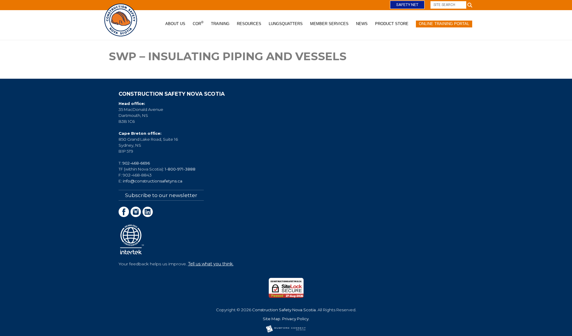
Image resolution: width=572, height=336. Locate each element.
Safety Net (407, 4)
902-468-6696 (136, 163)
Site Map (271, 318)
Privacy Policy (295, 318)
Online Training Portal (444, 23)
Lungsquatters (286, 23)
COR (198, 23)
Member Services (329, 23)
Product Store (391, 23)
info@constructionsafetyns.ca (152, 181)
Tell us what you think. (211, 264)
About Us (175, 23)
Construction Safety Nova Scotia (284, 309)
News (362, 23)
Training (220, 23)
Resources (249, 23)
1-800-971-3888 (180, 169)
